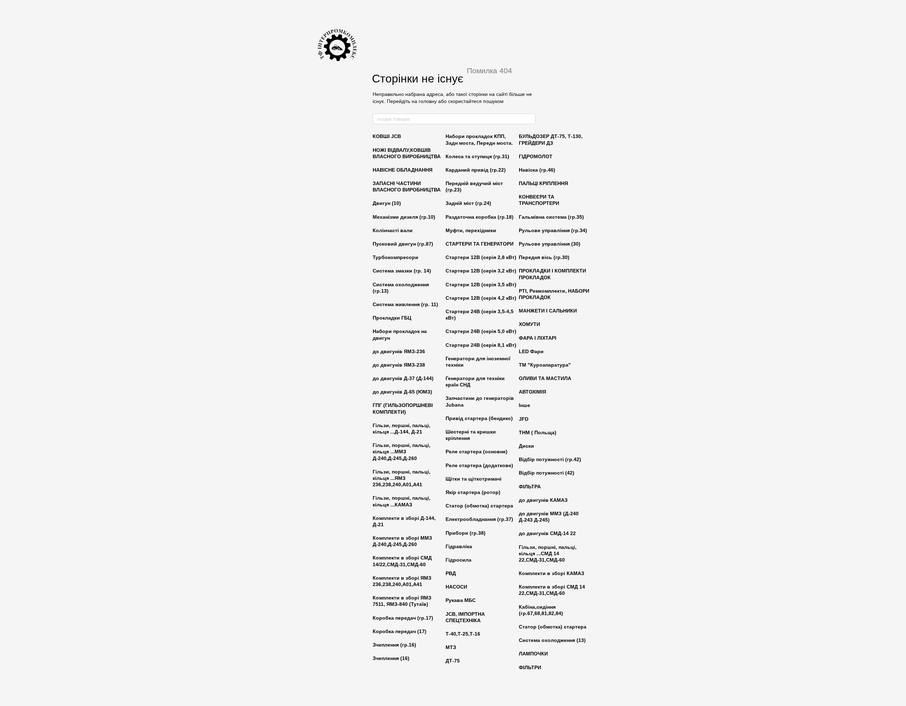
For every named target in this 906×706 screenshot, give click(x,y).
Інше (524, 405)
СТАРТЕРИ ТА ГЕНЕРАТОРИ (480, 244)
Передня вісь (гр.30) (544, 257)
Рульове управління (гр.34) (553, 230)
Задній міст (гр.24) (468, 203)
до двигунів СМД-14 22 (547, 533)
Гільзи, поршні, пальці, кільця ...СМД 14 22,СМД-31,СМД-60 (548, 553)
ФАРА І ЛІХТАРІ (537, 338)
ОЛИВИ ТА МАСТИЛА (545, 378)
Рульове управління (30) (549, 244)
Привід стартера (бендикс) (479, 418)
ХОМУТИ (529, 324)
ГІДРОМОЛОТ (535, 156)
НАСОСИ (456, 587)
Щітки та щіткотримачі (473, 479)
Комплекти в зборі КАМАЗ (551, 573)
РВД (451, 573)
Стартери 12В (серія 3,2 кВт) (481, 271)
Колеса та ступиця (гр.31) (477, 156)
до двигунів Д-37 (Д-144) (403, 378)
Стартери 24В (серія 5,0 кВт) (481, 331)
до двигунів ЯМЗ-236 (399, 351)
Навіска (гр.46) (537, 170)
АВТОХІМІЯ (532, 392)
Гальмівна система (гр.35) (551, 217)
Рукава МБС (461, 600)
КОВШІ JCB (387, 136)
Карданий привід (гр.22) (476, 170)
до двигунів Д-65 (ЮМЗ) (402, 392)
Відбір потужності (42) (546, 473)
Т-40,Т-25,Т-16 (463, 634)
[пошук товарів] (529, 119)
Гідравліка (459, 546)
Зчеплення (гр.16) (394, 645)
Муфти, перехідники (471, 230)
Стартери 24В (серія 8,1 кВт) (481, 345)
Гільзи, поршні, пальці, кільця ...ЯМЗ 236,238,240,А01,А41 (401, 478)
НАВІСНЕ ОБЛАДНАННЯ (402, 170)
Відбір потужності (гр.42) (550, 459)
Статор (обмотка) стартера (479, 506)
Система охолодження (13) (552, 640)
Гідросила (458, 560)
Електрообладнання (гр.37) (479, 519)
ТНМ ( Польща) (537, 432)
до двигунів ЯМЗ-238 (399, 365)
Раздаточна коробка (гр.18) (480, 217)
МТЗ (451, 647)
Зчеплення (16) (391, 658)
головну (428, 101)
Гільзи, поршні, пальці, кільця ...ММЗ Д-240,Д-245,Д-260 (401, 451)
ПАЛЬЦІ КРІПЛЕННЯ (543, 183)
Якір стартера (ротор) (473, 492)
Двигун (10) (387, 203)
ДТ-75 (453, 661)
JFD (523, 419)
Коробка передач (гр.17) (403, 618)
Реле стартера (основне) (477, 451)
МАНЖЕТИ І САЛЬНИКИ (548, 311)
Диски (526, 446)
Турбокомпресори (395, 257)
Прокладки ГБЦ (392, 318)
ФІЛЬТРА (530, 486)
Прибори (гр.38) (466, 533)
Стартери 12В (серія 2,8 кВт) (481, 257)
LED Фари (531, 351)
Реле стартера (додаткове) (479, 465)
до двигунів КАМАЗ (543, 500)
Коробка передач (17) (399, 631)
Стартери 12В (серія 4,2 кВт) (481, 298)
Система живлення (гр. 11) (405, 304)
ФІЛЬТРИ (530, 667)
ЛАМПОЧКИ (533, 653)
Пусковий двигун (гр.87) (403, 244)
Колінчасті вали (393, 230)
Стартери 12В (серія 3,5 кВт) (481, 284)
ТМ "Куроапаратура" (545, 365)
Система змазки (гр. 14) (402, 271)
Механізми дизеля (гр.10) (404, 217)
